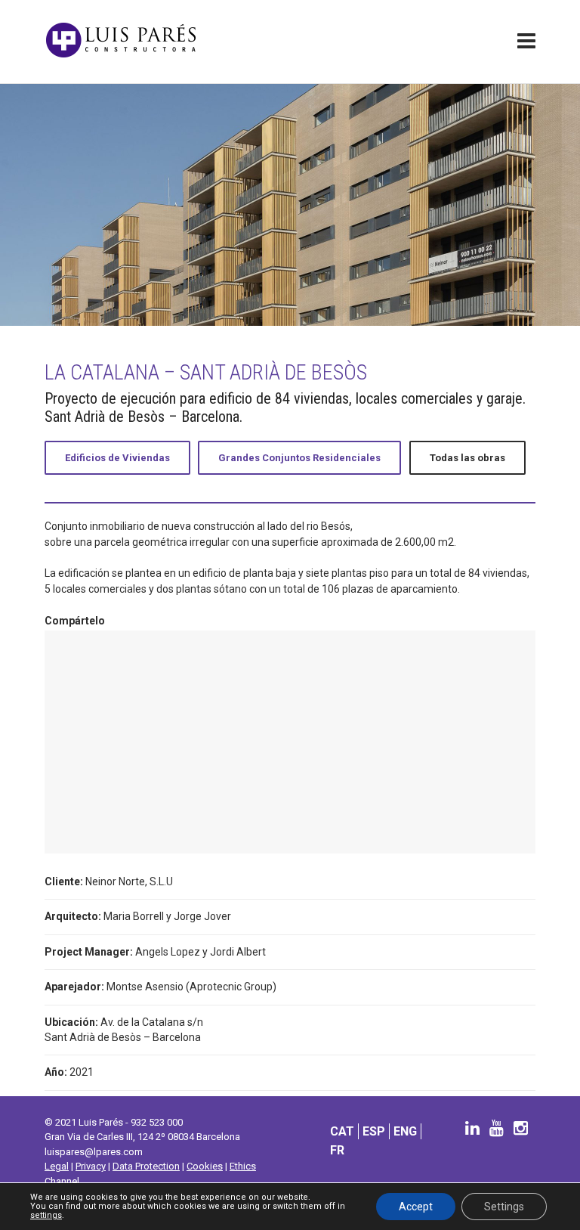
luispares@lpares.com (94, 1151)
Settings (504, 1207)
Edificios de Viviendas (117, 457)
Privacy (91, 1166)
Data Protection (146, 1166)
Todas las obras (467, 457)
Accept (416, 1207)
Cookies (205, 1166)
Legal (57, 1166)
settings (46, 1215)
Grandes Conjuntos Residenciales (299, 457)
